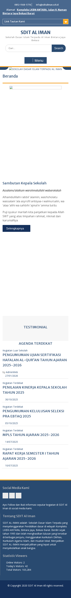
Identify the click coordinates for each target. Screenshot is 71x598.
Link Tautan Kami (14, 21)
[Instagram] (12, 495)
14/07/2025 (11, 441)
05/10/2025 (11, 423)
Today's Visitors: (15, 566)
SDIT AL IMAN (35, 32)
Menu (39, 60)
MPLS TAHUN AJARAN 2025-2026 (31, 435)
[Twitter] (18, 495)
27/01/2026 (11, 375)
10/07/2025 (11, 465)
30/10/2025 (11, 399)
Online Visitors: (14, 562)
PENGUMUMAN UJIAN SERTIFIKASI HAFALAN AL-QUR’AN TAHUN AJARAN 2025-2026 (35, 360)
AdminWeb (12, 372)
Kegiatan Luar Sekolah (15, 350)
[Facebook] (5, 495)
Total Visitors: (14, 569)
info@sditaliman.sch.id (47, 4)
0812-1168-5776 (22, 4)
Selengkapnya (15, 228)
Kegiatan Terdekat (13, 383)
